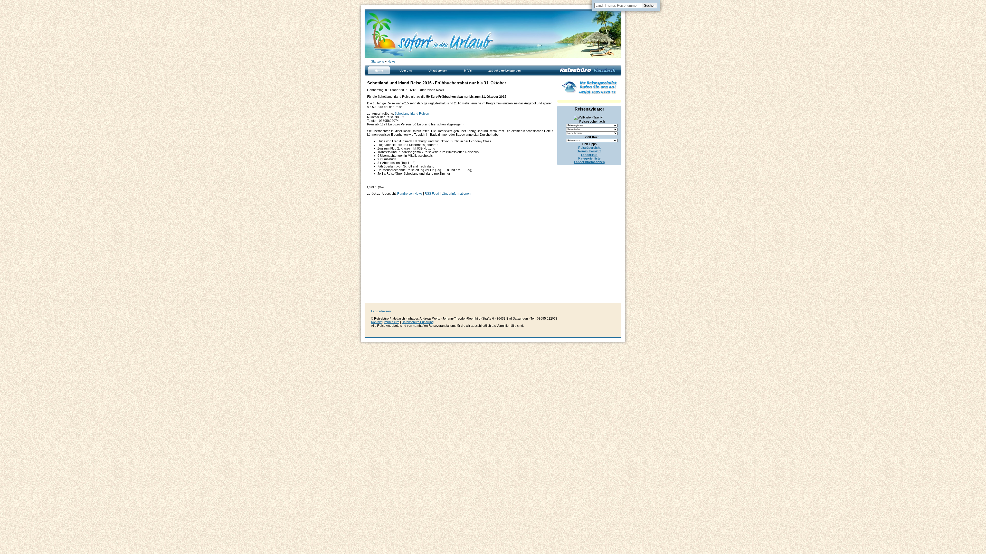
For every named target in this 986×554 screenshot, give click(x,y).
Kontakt (376, 322)
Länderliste (589, 155)
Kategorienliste (589, 158)
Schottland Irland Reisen (412, 113)
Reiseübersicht (589, 148)
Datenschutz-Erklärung (418, 322)
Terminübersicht (589, 151)
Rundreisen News (409, 193)
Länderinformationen (456, 193)
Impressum (391, 322)
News (391, 61)
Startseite (377, 61)
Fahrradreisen (381, 311)
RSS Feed (432, 193)
